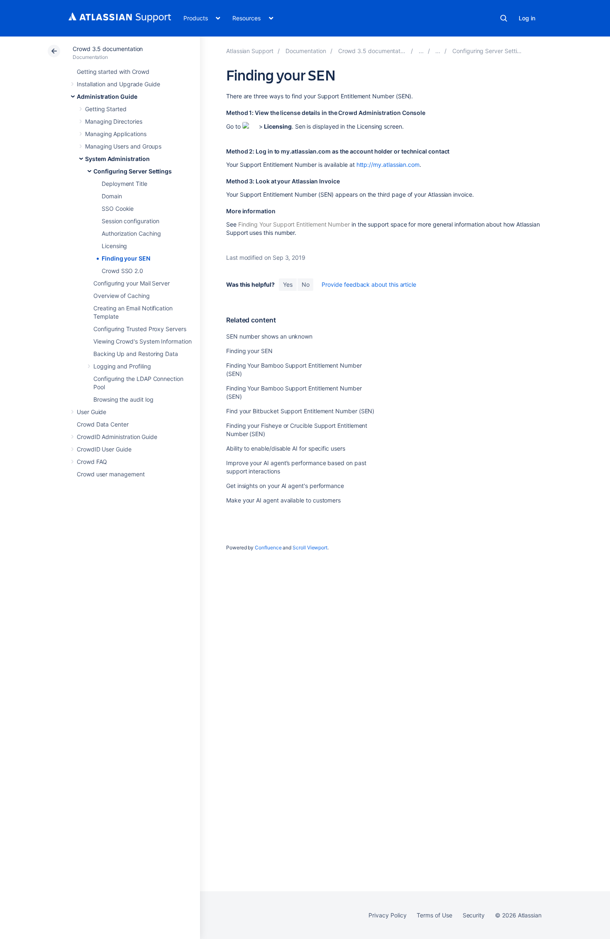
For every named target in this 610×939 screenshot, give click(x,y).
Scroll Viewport (310, 547)
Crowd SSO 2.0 (122, 270)
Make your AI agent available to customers (283, 500)
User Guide (91, 411)
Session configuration (130, 220)
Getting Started (106, 108)
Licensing (114, 245)
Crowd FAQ (92, 461)
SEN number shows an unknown (269, 336)
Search (503, 18)
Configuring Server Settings (132, 171)
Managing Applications (115, 133)
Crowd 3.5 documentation (108, 48)
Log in (527, 18)
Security (474, 915)
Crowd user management (111, 474)
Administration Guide (107, 96)
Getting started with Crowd (113, 71)
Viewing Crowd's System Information (142, 341)
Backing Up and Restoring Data (135, 353)
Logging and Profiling (122, 366)
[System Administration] (437, 50)
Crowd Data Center (103, 424)
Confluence (268, 547)
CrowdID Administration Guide (117, 436)
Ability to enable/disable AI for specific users (285, 448)
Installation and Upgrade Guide (118, 84)
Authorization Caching (131, 233)
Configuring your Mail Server (131, 283)
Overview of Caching (121, 295)
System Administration (117, 158)
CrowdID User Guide (104, 449)
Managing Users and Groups (123, 146)
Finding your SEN (126, 258)
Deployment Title (124, 183)
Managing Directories (113, 121)
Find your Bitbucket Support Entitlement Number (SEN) (300, 411)
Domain (112, 196)
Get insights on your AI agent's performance (285, 485)
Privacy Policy (387, 915)
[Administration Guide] (421, 50)
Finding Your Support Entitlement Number (294, 224)
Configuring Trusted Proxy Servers (139, 328)
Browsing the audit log (123, 399)
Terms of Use (434, 915)
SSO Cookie (118, 208)
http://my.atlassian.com (388, 164)
